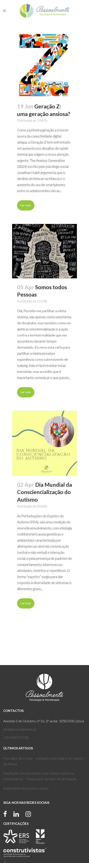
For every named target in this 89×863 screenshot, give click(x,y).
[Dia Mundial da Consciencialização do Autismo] (44, 443)
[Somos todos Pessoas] (44, 251)
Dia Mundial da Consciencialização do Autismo (44, 492)
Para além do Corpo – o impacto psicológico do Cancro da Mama (43, 761)
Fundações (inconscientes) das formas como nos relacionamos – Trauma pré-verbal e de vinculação (39, 776)
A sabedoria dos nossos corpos (26, 788)
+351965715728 (16, 737)
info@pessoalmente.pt (20, 729)
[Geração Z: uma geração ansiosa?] (44, 65)
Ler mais (26, 205)
